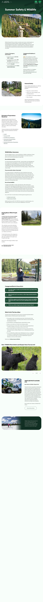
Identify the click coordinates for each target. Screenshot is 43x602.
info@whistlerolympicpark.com (30, 71)
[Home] (6, 2)
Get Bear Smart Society (11, 197)
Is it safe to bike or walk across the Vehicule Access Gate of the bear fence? (22, 290)
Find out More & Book (30, 408)
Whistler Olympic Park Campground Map (8, 246)
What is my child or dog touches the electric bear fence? (21, 305)
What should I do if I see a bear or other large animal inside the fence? (22, 295)
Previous (33, 373)
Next (39, 373)
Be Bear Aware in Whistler (11, 198)
